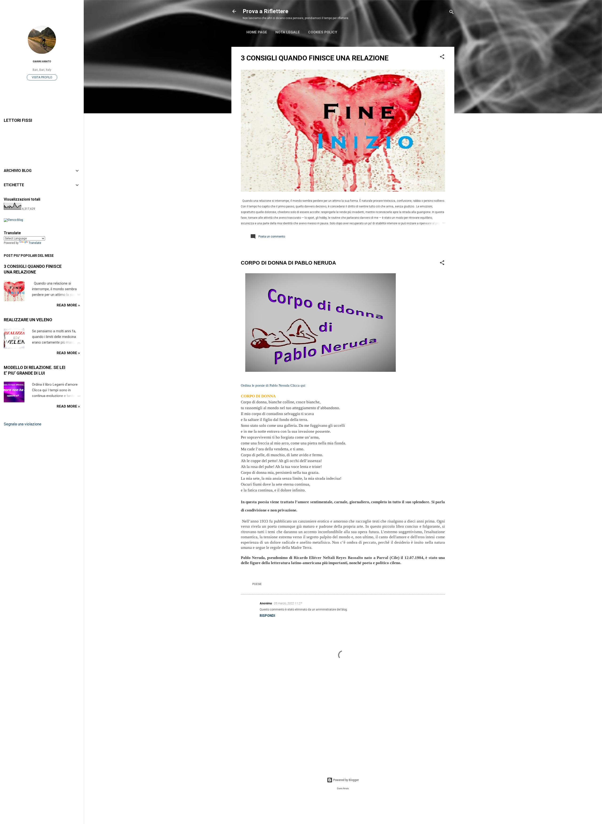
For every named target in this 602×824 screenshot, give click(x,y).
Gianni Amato (42, 61)
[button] (442, 57)
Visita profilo (42, 77)
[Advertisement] (343, 727)
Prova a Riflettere (265, 11)
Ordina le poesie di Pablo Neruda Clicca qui (273, 385)
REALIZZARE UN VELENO (28, 319)
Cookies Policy (322, 32)
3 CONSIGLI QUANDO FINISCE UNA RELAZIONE (314, 58)
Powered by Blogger (346, 780)
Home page (256, 32)
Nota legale (287, 32)
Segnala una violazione (22, 424)
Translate (35, 243)
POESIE (257, 584)
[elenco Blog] (13, 220)
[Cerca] (451, 13)
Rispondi (267, 616)
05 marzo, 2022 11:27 (288, 603)
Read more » (68, 305)
